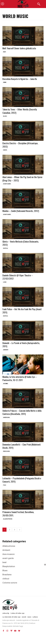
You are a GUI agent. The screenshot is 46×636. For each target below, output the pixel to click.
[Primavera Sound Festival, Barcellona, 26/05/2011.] (23, 500)
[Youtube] (15, 631)
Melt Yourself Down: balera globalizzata (19, 48)
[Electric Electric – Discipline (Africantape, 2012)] (23, 131)
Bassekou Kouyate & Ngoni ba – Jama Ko (19, 79)
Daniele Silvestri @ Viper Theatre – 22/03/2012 (17, 276)
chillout (5, 578)
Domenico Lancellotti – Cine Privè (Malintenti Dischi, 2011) (21, 446)
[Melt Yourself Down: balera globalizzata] (23, 36)
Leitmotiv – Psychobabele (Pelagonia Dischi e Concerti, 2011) (21, 479)
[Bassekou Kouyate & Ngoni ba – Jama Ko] (23, 66)
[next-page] (20, 530)
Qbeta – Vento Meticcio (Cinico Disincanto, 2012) (20, 243)
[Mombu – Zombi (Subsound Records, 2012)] (23, 198)
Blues (5, 116)
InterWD (5, 383)
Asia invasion (8, 554)
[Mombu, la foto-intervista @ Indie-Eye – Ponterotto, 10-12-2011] (23, 364)
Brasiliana (6, 451)
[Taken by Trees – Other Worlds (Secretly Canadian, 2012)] (23, 97)
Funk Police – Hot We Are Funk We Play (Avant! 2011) (22, 310)
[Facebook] (3, 631)
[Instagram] (7, 631)
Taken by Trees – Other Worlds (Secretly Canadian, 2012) (19, 111)
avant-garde (7, 183)
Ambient (5, 349)
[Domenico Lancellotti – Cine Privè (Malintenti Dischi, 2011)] (23, 432)
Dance (5, 150)
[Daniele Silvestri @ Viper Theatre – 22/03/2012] (23, 263)
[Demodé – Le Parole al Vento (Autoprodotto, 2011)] (23, 331)
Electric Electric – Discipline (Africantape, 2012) (20, 144)
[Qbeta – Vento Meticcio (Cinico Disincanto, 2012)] (23, 229)
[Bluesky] (19, 631)
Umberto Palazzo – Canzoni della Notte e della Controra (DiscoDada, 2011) (21, 412)
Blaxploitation (8, 566)
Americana (6, 417)
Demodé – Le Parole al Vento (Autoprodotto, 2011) (21, 344)
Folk (4, 485)
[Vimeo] (11, 631)
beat (4, 51)
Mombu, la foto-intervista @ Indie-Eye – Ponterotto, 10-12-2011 (19, 378)
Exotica (5, 248)
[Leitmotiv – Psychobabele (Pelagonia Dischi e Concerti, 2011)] (23, 466)
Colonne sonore (9, 582)
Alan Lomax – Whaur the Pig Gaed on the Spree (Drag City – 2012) (22, 178)
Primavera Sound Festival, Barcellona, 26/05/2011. (18, 513)
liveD (4, 282)
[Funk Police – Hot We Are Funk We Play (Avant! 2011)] (23, 297)
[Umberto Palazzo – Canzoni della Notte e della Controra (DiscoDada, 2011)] (23, 398)
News (4, 82)
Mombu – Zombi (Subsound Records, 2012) (20, 210)
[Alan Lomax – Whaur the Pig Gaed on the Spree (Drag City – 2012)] (23, 165)
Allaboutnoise (7, 519)
